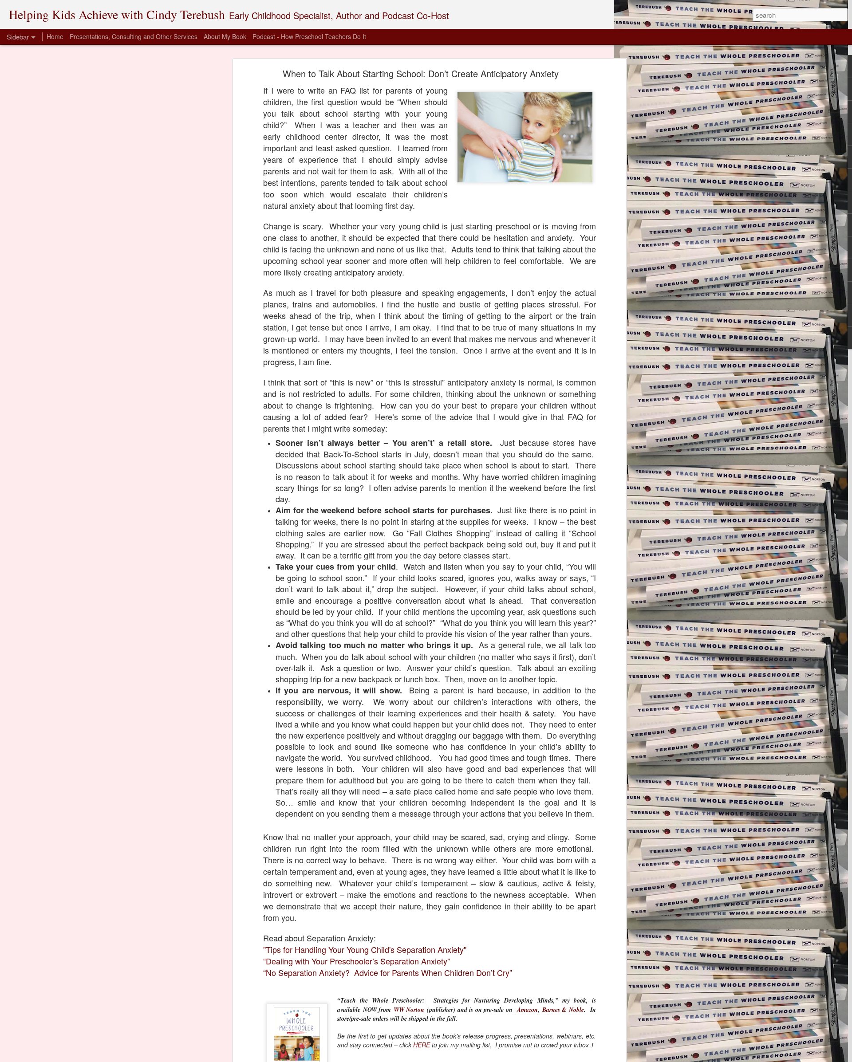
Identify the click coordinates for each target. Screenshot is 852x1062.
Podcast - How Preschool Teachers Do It (309, 36)
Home (55, 36)
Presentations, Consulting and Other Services (133, 36)
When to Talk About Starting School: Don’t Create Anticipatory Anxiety (421, 73)
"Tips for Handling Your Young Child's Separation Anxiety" (364, 949)
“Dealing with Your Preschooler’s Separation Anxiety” (356, 961)
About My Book (225, 36)
